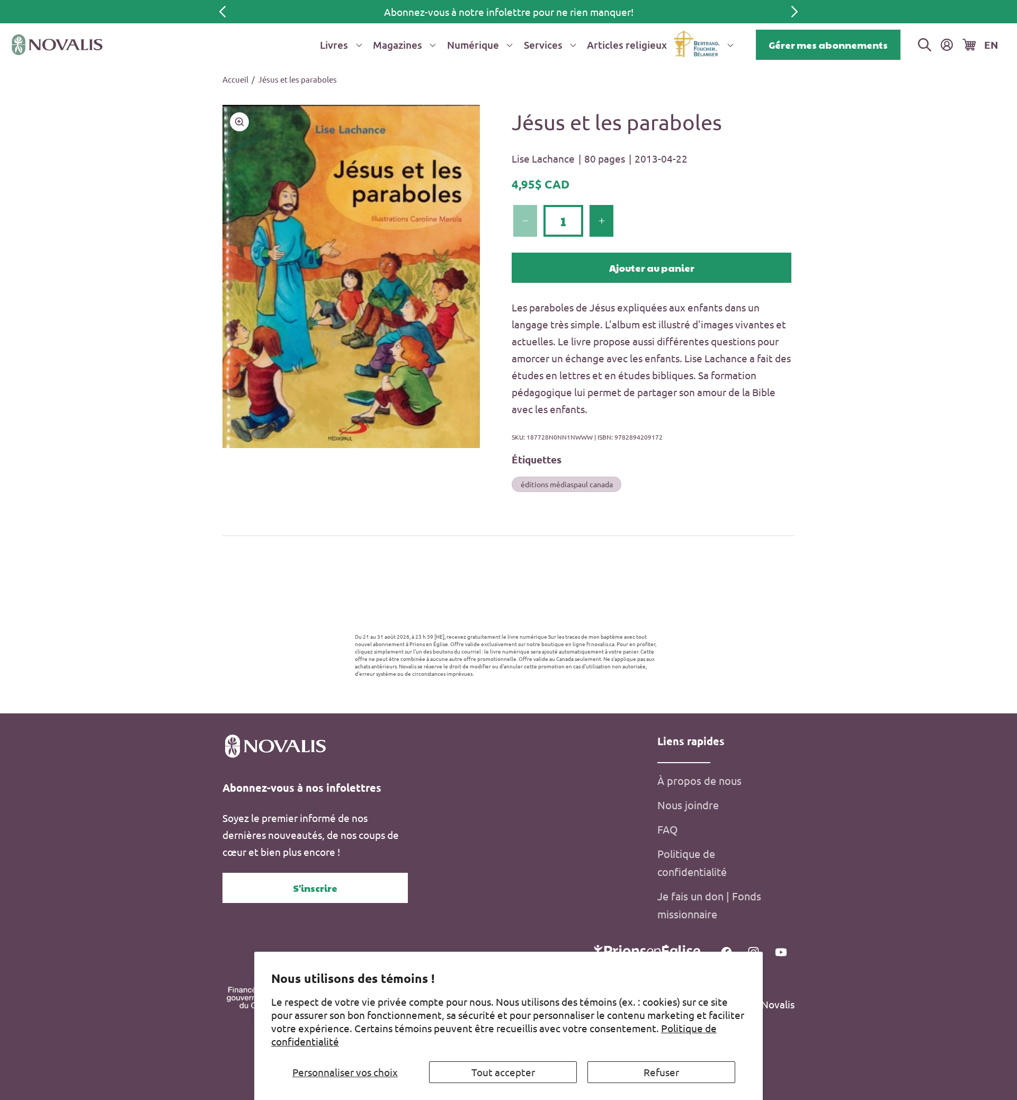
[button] (339, 45)
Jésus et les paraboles (297, 79)
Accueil (235, 79)
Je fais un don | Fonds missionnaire (709, 904)
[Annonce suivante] (794, 11)
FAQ (667, 829)
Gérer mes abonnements (828, 44)
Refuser (661, 1072)
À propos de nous (699, 780)
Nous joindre (688, 804)
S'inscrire (315, 888)
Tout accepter (503, 1072)
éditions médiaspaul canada (567, 483)
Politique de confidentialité (692, 862)
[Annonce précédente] (222, 11)
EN (991, 44)
